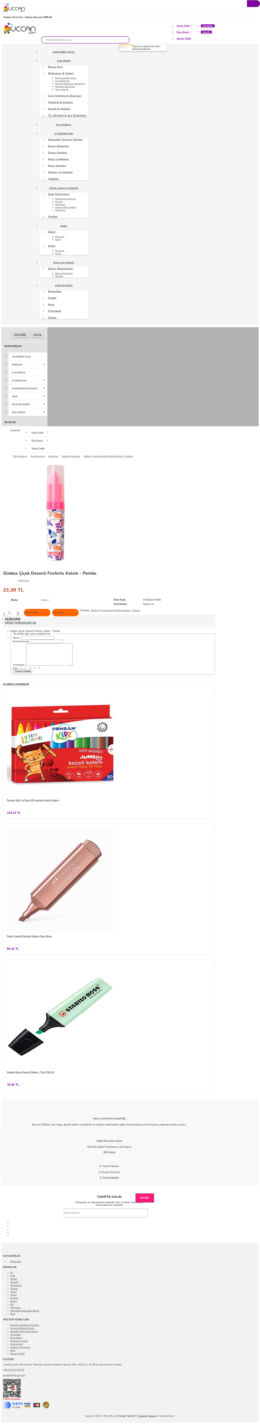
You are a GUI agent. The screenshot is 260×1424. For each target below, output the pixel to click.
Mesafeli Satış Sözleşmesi (24, 1331)
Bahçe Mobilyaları (64, 273)
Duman (14, 1298)
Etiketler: (85, 610)
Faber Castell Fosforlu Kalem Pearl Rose (29, 936)
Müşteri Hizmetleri (20, 1347)
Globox (14, 1288)
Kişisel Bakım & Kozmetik (63, 188)
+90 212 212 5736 (13, 1369)
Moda (63, 226)
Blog (12, 1350)
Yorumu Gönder (22, 671)
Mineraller (60, 204)
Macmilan (15, 1307)
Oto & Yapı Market (63, 262)
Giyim (58, 239)
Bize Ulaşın (183, 32)
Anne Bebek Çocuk (64, 52)
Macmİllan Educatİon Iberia (24, 1310)
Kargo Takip (183, 25)
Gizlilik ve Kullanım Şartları (24, 1325)
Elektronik (63, 61)
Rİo (12, 1304)
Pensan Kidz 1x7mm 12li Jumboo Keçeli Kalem (33, 800)
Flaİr (12, 1275)
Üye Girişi (208, 25)
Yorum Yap (24, 580)
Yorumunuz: (19, 664)
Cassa (13, 1291)
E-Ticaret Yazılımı (109, 1177)
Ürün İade (15, 1334)
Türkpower (16, 1285)
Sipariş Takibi (184, 38)
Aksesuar (59, 236)
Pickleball (15, 1261)
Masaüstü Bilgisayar (65, 86)
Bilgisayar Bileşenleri (65, 78)
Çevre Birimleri (62, 80)
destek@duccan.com (14, 1375)
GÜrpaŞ (14, 1282)
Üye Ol (206, 32)
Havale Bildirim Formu (22, 1328)
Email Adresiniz (21, 641)
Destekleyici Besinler (65, 198)
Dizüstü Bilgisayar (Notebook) (70, 83)
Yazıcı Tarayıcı (62, 89)
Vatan (13, 1295)
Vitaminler (60, 210)
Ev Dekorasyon (63, 133)
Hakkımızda (16, 1344)
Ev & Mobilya (63, 124)
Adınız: (17, 637)
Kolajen (59, 201)
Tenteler (59, 276)
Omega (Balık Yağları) (65, 207)
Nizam (13, 1301)
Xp (11, 1272)
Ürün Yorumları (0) (20, 623)
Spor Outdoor (64, 285)
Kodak (13, 1279)
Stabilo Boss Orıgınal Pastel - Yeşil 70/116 (30, 1072)
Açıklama (13, 619)
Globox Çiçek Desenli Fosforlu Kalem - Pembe (115, 610)
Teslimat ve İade (19, 1341)
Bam (12, 1314)
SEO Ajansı (109, 1152)
